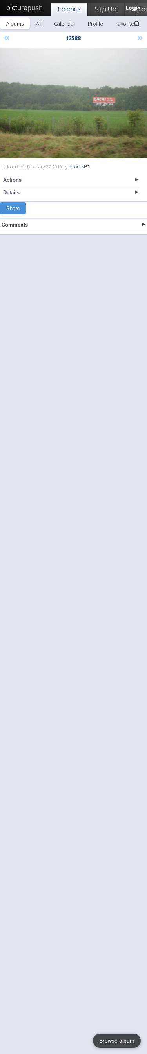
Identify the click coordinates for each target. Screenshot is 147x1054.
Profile (95, 23)
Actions (12, 180)
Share (13, 208)
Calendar (64, 23)
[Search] (137, 23)
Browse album (116, 1040)
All (39, 23)
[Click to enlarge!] (73, 103)
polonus (76, 167)
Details (11, 193)
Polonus (69, 8)
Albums (15, 23)
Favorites (126, 23)
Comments (15, 225)
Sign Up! (106, 8)
